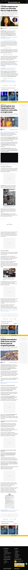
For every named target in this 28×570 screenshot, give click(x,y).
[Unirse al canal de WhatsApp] (26, 564)
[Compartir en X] (13, 85)
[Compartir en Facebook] (10, 85)
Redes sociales (8, 321)
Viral (11, 321)
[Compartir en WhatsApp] (11, 85)
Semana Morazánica (11, 521)
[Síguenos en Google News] (15, 85)
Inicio (1, 103)
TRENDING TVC (4, 103)
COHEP (8, 521)
